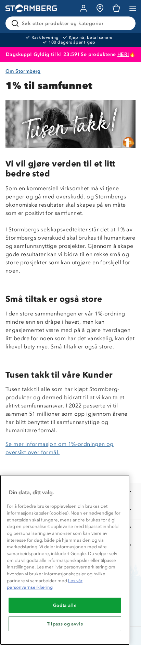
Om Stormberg (23, 71)
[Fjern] (126, 23)
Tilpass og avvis (65, 623)
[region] (65, 560)
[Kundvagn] (116, 8)
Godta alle (65, 605)
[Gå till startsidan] (31, 8)
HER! (123, 54)
